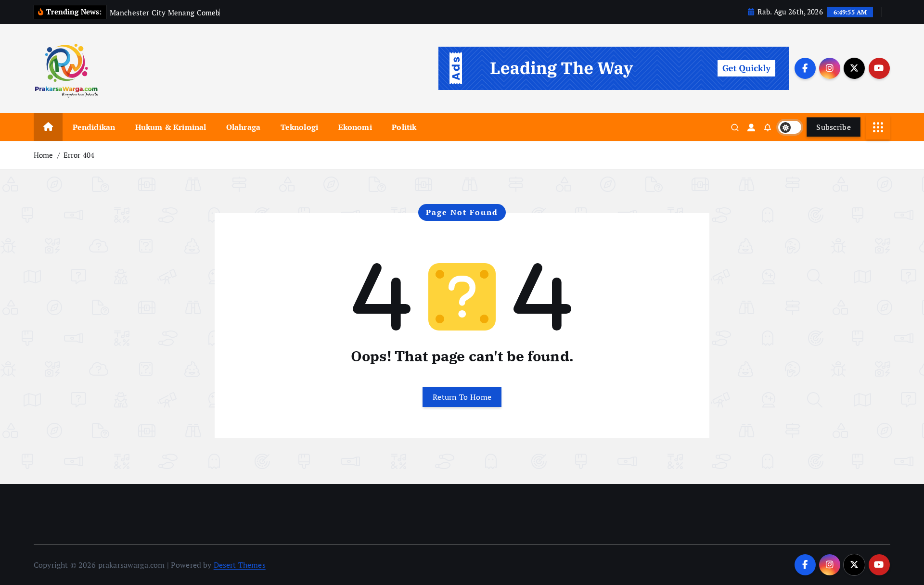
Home (43, 155)
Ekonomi (355, 127)
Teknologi (299, 127)
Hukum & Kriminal (170, 127)
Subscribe (833, 127)
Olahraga (243, 127)
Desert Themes (240, 565)
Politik (404, 127)
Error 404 (79, 155)
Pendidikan (94, 127)
